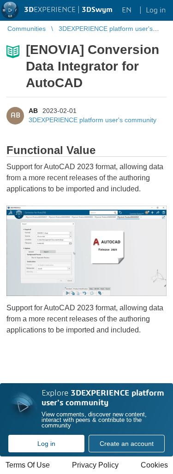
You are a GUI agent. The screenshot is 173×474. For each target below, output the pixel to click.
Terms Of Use (28, 465)
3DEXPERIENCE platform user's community (92, 120)
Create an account (127, 443)
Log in (46, 443)
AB (33, 110)
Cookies (154, 465)
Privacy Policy (95, 465)
